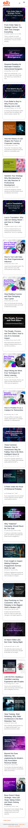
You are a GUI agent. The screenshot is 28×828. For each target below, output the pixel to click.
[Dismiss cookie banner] (23, 788)
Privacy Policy (11, 826)
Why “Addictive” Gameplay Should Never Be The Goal (14, 526)
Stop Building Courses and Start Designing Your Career (13, 296)
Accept (14, 818)
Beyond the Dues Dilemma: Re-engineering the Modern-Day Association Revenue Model (14, 758)
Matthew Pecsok (10, 340)
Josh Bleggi (8, 493)
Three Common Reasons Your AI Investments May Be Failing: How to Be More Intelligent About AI (13, 449)
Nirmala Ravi (9, 646)
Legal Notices (17, 826)
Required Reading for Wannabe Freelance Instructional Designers (13, 66)
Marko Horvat (9, 456)
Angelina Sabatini (10, 33)
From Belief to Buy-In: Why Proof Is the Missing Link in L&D (13, 103)
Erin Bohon (8, 609)
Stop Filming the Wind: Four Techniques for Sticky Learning (13, 373)
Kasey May (8, 71)
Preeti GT (8, 570)
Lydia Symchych (9, 530)
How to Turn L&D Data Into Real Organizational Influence (13, 259)
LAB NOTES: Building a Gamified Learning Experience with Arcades (14, 679)
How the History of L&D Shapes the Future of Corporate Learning (13, 141)
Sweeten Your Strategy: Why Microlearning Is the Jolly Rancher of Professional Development (13, 180)
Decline (14, 822)
